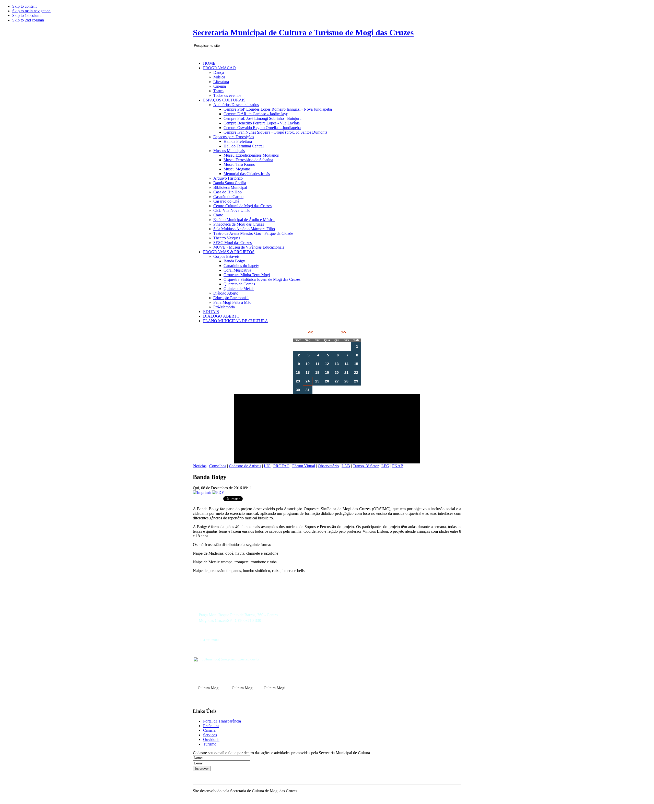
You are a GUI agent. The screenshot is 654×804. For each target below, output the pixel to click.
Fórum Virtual (303, 466)
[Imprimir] (202, 492)
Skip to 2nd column (28, 20)
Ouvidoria (211, 739)
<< (311, 332)
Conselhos (217, 466)
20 (337, 372)
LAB (346, 466)
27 (337, 381)
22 (356, 372)
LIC (267, 466)
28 (346, 381)
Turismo (209, 744)
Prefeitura (211, 726)
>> (343, 332)
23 (298, 381)
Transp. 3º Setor (366, 466)
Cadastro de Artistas (245, 466)
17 (308, 372)
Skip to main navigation (31, 11)
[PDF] (218, 492)
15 (356, 364)
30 (298, 390)
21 (346, 372)
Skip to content (24, 6)
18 (317, 372)
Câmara (209, 730)
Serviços (210, 735)
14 (346, 364)
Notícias (199, 466)
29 (356, 381)
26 (327, 381)
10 (308, 364)
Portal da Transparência (222, 721)
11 (317, 364)
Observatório (328, 466)
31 (308, 390)
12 (327, 364)
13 (337, 364)
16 (298, 372)
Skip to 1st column (27, 15)
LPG (385, 466)
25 (317, 381)
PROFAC (281, 466)
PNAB (397, 466)
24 (308, 381)
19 (327, 372)
